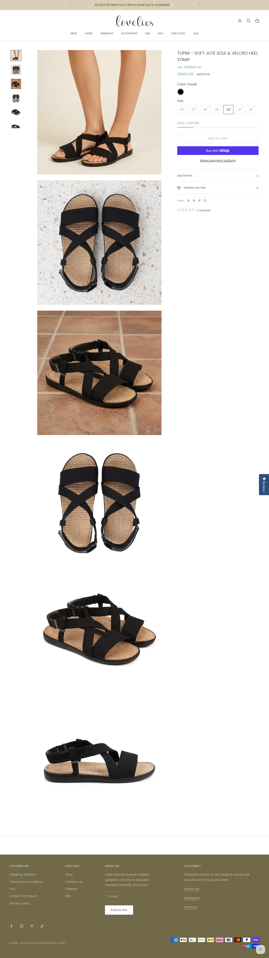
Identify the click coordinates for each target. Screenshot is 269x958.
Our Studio (178, 33)
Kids (160, 33)
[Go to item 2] (15, 69)
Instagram (192, 898)
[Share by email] (205, 200)
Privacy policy (20, 903)
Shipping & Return (23, 874)
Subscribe (119, 910)
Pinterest (190, 907)
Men (147, 33)
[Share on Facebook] (188, 200)
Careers (71, 889)
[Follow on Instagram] (22, 926)
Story (69, 874)
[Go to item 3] (15, 83)
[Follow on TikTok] (42, 926)
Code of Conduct (23, 896)
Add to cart (218, 138)
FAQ (12, 889)
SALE (196, 33)
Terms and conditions (26, 882)
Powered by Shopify (54, 943)
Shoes (89, 33)
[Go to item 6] (15, 126)
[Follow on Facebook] (11, 926)
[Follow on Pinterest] (32, 926)
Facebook (191, 889)
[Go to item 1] (15, 55)
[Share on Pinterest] (199, 200)
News (73, 33)
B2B (67, 896)
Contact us (74, 882)
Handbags (106, 33)
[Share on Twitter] (194, 200)
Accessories (129, 33)
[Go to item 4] (15, 98)
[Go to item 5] (15, 112)
